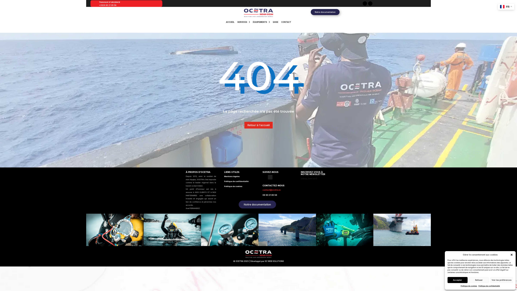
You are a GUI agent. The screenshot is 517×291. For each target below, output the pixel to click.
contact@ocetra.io (272, 190)
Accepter (457, 280)
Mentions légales (232, 176)
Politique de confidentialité (489, 286)
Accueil (230, 22)
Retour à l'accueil (258, 125)
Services (242, 22)
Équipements (260, 22)
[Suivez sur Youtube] (370, 3)
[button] (511, 254)
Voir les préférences (501, 280)
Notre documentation (325, 12)
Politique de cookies (469, 286)
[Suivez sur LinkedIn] (365, 3)
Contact (286, 22)
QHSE (275, 22)
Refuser (479, 280)
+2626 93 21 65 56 (107, 5)
